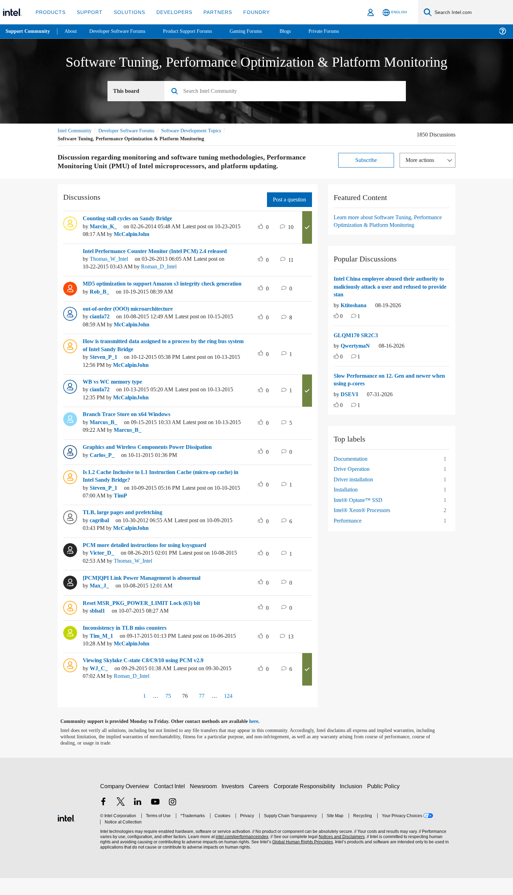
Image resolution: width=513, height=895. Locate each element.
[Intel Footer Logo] (66, 833)
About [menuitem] (72, 31)
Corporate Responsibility (306, 803)
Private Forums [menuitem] (339, 31)
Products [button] (50, 12)
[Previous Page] (130, 712)
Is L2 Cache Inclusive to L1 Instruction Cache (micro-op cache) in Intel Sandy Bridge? (165, 492)
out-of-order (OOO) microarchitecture (133, 325)
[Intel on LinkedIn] (138, 819)
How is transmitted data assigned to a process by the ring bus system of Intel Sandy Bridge (164, 362)
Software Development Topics (203, 130)
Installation (347, 506)
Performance (350, 537)
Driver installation (356, 496)
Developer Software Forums (132, 130)
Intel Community (76, 130)
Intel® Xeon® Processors (363, 527)
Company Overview (124, 803)
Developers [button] (169, 12)
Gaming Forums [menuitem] (258, 31)
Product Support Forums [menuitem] (197, 31)
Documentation (353, 475)
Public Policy (384, 803)
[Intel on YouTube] (155, 819)
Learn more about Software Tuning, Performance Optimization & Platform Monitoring (381, 233)
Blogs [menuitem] (299, 31)
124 (229, 712)
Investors (234, 803)
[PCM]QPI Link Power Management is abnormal (145, 594)
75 (166, 712)
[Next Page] (245, 712)
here (260, 738)
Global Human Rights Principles (300, 858)
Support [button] (87, 12)
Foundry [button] (248, 12)
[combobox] (288, 91)
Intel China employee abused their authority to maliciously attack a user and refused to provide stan (389, 303)
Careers (260, 803)
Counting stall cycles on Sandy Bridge (133, 227)
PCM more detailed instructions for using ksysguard (151, 561)
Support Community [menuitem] (28, 31)
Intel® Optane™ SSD (358, 516)
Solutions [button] (126, 12)
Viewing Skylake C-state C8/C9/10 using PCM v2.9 (149, 677)
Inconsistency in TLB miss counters (129, 644)
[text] (336, 333)
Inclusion (353, 803)
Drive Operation (354, 485)
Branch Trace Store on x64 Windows (130, 431)
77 (202, 712)
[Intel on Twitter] (121, 819)
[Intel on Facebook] (103, 819)
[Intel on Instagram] (172, 819)
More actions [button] (422, 160)
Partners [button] (210, 12)
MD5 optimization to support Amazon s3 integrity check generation (157, 296)
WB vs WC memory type (114, 398)
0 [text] (341, 333)
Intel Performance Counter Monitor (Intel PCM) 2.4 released (161, 260)
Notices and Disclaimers (339, 853)
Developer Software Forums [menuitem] (122, 31)
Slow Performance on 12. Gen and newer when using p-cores (387, 396)
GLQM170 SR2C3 (356, 352)
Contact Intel (170, 803)
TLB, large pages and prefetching (126, 529)
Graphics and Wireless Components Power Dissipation (154, 463)
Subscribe (366, 160)
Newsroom (204, 803)
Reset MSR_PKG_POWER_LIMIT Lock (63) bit (141, 619)
